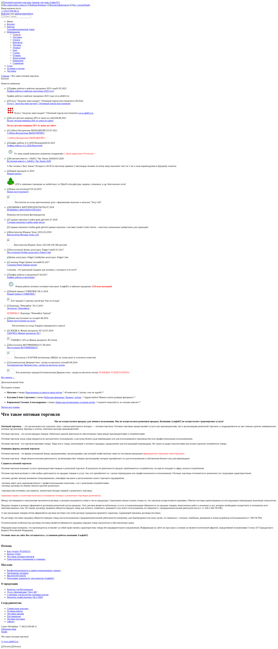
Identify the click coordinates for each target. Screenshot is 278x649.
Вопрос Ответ (14, 554)
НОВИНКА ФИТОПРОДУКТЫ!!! (24, 210)
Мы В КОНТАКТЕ (16, 575)
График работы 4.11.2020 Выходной (24, 145)
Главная (17, 34)
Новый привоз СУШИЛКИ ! (21, 294)
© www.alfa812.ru (9, 641)
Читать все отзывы (10, 407)
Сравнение (18, 63)
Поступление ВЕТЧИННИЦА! (22, 347)
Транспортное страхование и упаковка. (26, 559)
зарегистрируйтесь (24, 13)
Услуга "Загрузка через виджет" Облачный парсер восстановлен (39, 103)
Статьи (16, 53)
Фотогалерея (19, 58)
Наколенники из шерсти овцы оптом (43, 392)
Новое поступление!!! (18, 191)
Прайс (4, 631)
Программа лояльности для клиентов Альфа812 (30, 578)
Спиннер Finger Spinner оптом (22, 265)
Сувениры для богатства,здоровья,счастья (27, 594)
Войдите (5, 13)
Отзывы (17, 55)
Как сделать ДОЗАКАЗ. (19, 551)
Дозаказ (16, 47)
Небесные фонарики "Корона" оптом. (62, 397)
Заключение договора (17, 573)
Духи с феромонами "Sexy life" (22, 592)
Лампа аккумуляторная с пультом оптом (75, 402)
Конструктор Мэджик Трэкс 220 (23, 234)
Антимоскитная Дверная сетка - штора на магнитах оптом (36, 365)
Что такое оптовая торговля (20, 556)
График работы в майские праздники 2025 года (30, 91)
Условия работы (15, 611)
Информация (13, 32)
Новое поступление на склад (21, 321)
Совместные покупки (17, 608)
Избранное (18, 60)
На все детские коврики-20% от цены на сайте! (30, 120)
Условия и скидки (16, 68)
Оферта (10, 621)
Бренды (10, 26)
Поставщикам (14, 616)
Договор (17, 45)
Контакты (17, 42)
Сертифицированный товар (20, 29)
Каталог (11, 24)
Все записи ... (7, 377)
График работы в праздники (21, 277)
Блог (15, 50)
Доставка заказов (15, 614)
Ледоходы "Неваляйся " (18, 308)
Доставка (17, 37)
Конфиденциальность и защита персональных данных (34, 570)
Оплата (16, 40)
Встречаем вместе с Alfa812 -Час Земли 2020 (29, 161)
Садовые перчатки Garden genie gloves (26, 222)
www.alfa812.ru (85, 113)
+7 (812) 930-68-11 (10, 11)
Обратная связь (8, 629)
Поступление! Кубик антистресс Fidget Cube (29, 252)
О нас (10, 66)
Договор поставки (16, 619)
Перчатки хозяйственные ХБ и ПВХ (25, 597)
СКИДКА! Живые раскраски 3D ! (24, 333)
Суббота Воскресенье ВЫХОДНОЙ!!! (26, 133)
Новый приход (14, 173)
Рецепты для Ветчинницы (20, 589)
